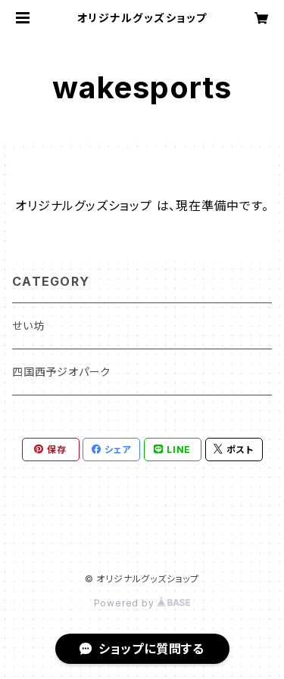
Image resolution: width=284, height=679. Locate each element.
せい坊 (28, 325)
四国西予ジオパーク (61, 371)
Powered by (126, 603)
